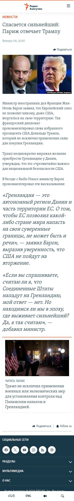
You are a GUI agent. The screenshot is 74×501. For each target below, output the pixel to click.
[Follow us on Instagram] (33, 450)
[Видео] (45, 496)
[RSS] (42, 450)
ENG (28, 496)
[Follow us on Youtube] (24, 450)
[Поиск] (62, 496)
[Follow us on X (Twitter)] (15, 450)
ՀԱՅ (11, 496)
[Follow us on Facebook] (6, 450)
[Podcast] (51, 450)
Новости (10, 17)
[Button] (62, 49)
